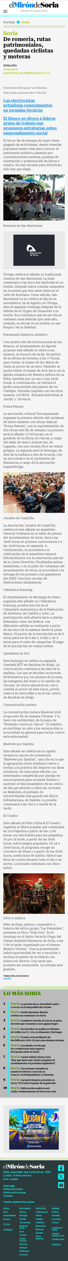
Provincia (25, 1208)
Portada (9, 22)
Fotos (6, 1224)
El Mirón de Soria (34, 5)
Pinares (22, 1212)
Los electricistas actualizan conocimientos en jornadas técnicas (27, 105)
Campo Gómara (23, 1239)
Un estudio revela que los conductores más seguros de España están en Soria (28, 1048)
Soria (25, 22)
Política (55, 1212)
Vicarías (23, 1235)
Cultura (55, 1222)
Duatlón (39, 1233)
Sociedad (56, 1215)
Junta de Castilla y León (58, 1234)
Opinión (7, 1230)
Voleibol (39, 1219)
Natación (40, 1229)
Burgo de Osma (23, 1227)
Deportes (41, 1208)
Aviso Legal (9, 1185)
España (56, 1208)
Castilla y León (57, 1229)
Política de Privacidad (14, 1192)
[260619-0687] (34, 250)
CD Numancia (42, 1212)
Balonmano (41, 1226)
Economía (56, 1219)
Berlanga (23, 1215)
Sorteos (56, 1244)
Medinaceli (24, 1251)
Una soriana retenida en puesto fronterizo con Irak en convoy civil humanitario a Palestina (32, 1071)
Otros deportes (40, 1237)
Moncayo (23, 1244)
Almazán (23, 1247)
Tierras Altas (25, 1222)
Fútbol (39, 1215)
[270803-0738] (34, 1129)
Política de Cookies (13, 1189)
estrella (7, 978)
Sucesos (6, 1219)
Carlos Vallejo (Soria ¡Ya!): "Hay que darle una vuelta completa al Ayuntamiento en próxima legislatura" (33, 1060)
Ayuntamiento (9, 1215)
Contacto (8, 1195)
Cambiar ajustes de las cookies (18, 1201)
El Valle (22, 1219)
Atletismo (40, 1222)
